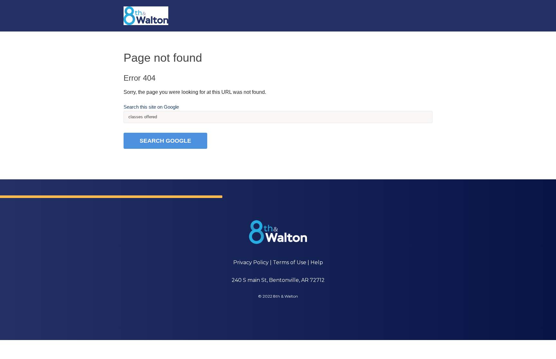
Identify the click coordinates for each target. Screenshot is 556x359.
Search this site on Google (151, 107)
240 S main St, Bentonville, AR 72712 (278, 280)
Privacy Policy (251, 262)
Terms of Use (289, 262)
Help (316, 262)
